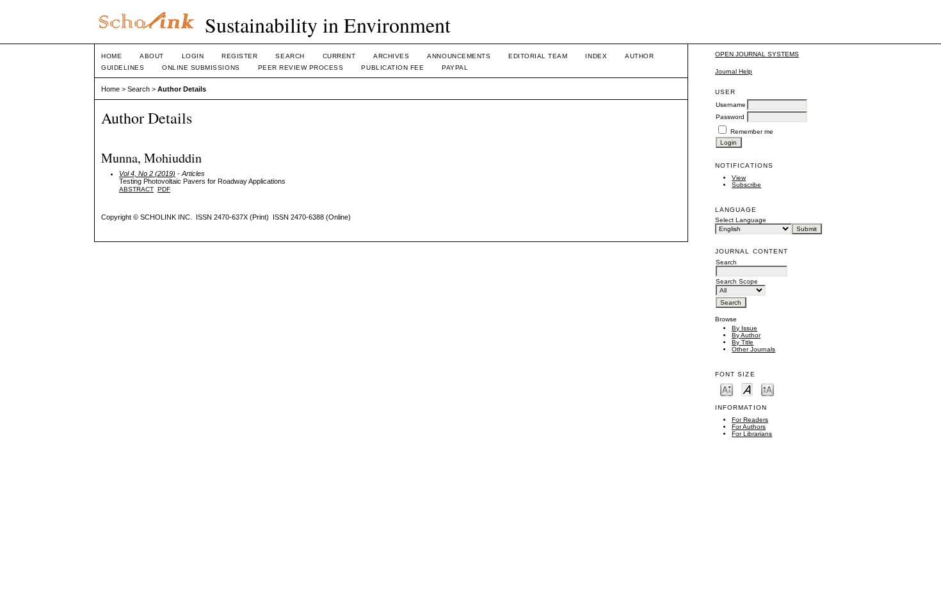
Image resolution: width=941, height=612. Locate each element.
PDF (163, 189)
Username (731, 104)
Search (289, 56)
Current (339, 56)
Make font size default (747, 389)
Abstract (136, 189)
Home (111, 56)
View (739, 177)
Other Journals (753, 349)
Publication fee (392, 67)
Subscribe (746, 184)
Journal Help (733, 71)
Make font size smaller (726, 389)
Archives (391, 56)
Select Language (740, 219)
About (152, 56)
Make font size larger (767, 389)
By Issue (744, 328)
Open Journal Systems (757, 54)
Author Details (181, 89)
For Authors (749, 426)
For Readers (750, 419)
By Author (746, 335)
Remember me (751, 131)
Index (596, 56)
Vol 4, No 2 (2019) (147, 173)
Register (239, 56)
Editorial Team (537, 56)
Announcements (458, 56)
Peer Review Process (301, 67)
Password (730, 116)
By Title (742, 342)
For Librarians (752, 433)
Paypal (455, 67)
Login (193, 56)
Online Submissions (200, 67)
